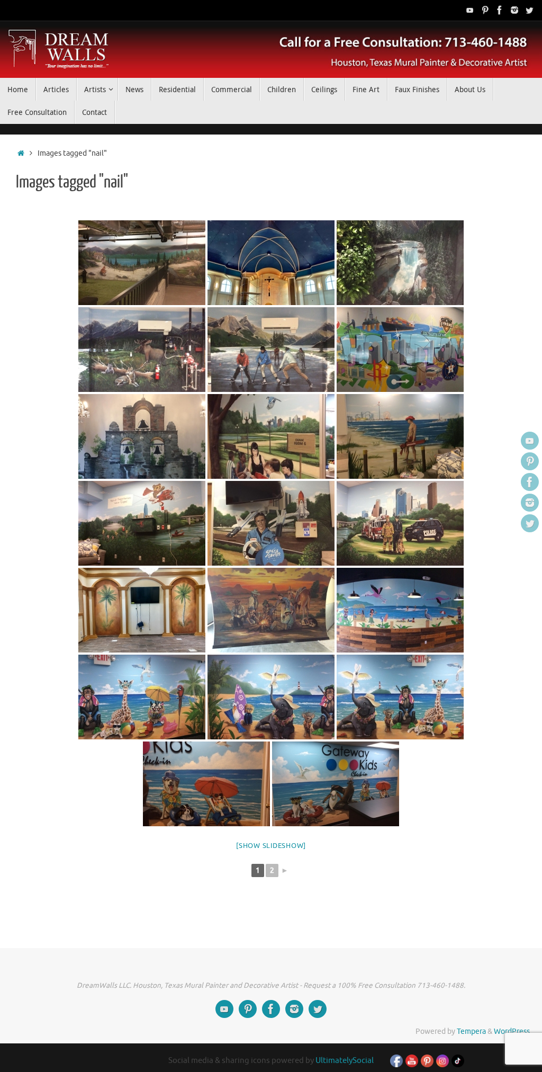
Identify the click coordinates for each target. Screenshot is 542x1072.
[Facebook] (499, 10)
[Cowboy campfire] (271, 610)
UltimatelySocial (344, 1061)
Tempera (471, 1031)
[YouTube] (470, 10)
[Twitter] (529, 10)
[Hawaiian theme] (400, 610)
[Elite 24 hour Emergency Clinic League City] (271, 436)
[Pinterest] (484, 10)
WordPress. (512, 1031)
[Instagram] (514, 10)
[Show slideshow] (271, 845)
